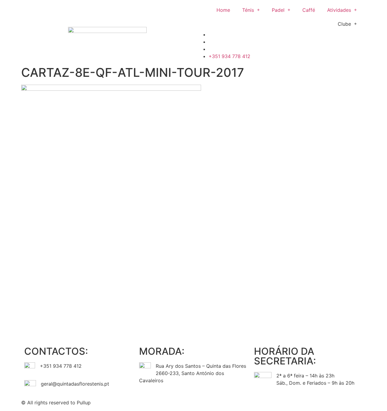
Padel (278, 10)
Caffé (308, 10)
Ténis (248, 10)
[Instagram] (217, 401)
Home (223, 10)
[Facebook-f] (201, 401)
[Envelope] (234, 401)
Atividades (339, 10)
